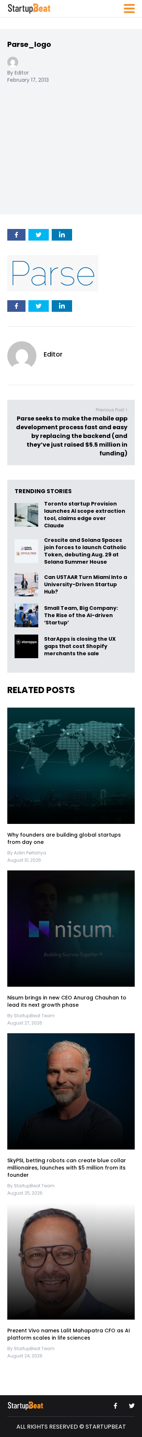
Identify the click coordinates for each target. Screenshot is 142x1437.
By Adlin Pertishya (26, 853)
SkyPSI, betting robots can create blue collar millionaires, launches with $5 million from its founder (66, 1168)
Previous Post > (111, 410)
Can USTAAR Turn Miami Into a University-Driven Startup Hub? (85, 584)
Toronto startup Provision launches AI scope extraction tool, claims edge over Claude (84, 514)
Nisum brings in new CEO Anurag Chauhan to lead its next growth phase (66, 1001)
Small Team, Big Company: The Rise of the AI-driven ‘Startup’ (81, 615)
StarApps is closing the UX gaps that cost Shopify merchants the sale (80, 646)
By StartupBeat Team (31, 1016)
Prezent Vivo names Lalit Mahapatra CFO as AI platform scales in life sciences (68, 1334)
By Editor (18, 72)
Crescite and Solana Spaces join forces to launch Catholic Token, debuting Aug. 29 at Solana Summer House (85, 550)
